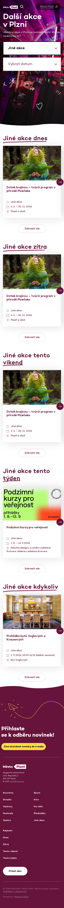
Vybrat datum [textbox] (20, 64)
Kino (36, 799)
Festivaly (8, 813)
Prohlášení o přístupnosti (15, 891)
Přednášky (40, 813)
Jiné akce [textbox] (16, 48)
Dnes (5, 837)
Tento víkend (10, 851)
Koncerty (8, 792)
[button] (22, 6)
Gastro (7, 820)
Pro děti (38, 806)
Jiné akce (39, 820)
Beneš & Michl (21, 896)
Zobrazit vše (32, 228)
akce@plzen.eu (17, 781)
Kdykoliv (8, 830)
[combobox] (32, 48)
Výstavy (8, 806)
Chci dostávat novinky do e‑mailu (24, 746)
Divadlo (7, 799)
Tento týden (10, 857)
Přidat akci (15, 871)
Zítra (6, 844)
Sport (37, 792)
